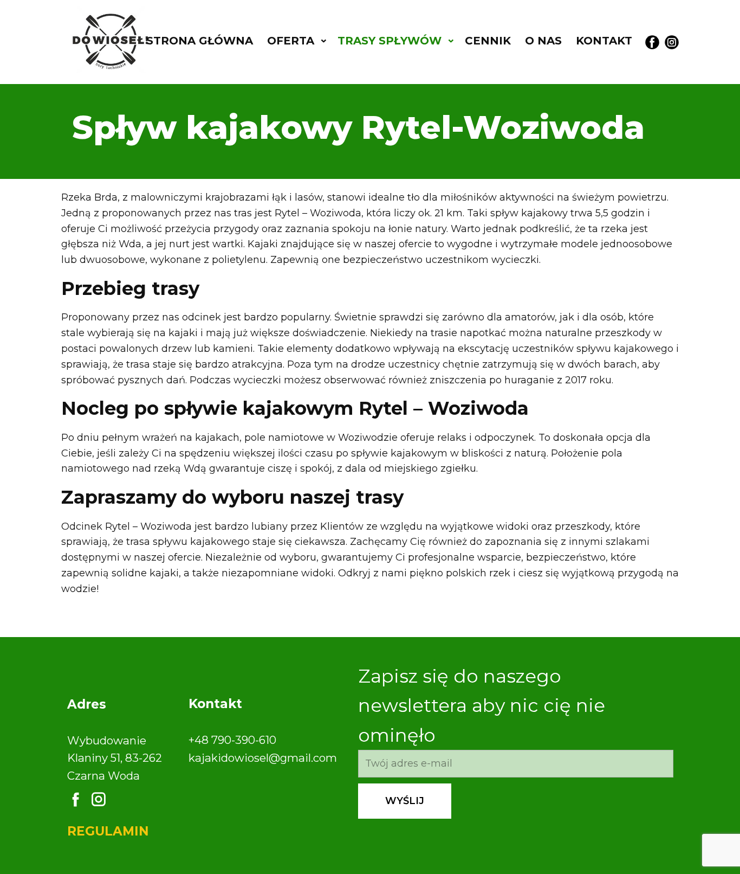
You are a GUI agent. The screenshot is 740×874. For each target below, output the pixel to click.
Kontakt (604, 40)
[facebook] (652, 42)
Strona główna (199, 40)
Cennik (488, 40)
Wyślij (404, 801)
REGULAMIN (108, 831)
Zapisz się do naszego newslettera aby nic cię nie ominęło (481, 706)
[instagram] (672, 42)
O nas (543, 40)
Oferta (290, 40)
